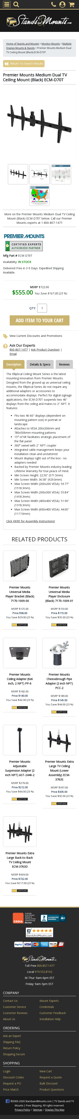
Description (13, 364)
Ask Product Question (45, 349)
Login (6, 1071)
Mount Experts (49, 1001)
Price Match (11, 1089)
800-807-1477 (19, 349)
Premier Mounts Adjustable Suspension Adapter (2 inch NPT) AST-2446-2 (19, 768)
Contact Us (10, 1001)
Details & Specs (40, 364)
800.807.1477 (45, 966)
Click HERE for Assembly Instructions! (30, 521)
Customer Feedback (53, 1013)
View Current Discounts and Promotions (36, 336)
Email (13, 354)
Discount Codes (13, 1077)
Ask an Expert (12, 1036)
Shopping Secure (14, 1054)
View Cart (46, 1071)
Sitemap (37, 1109)
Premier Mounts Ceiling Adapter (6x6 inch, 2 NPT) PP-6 (20, 678)
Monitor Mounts (51, 43)
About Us (9, 1019)
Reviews (64, 364)
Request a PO (12, 1083)
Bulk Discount (49, 1083)
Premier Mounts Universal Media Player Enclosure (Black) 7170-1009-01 (59, 594)
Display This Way (54, 1109)
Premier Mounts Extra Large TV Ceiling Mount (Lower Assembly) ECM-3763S (59, 770)
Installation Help (50, 1019)
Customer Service (14, 1007)
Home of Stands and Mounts (22, 43)
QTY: (32, 308)
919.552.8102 (43, 972)
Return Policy (11, 1048)
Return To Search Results (26, 63)
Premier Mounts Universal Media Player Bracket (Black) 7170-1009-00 (19, 594)
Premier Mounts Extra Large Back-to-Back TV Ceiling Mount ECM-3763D (19, 859)
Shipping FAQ (11, 1042)
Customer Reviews (15, 1013)
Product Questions (52, 1089)
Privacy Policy (22, 1109)
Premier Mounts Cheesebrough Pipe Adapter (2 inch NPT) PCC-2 (59, 681)
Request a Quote (51, 1077)
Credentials (47, 1007)
